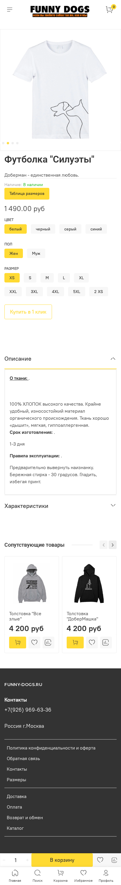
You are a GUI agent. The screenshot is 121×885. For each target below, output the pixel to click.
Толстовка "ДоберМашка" (82, 616)
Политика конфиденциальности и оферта (51, 748)
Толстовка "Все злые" (25, 616)
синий (96, 229)
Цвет (9, 220)
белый (15, 229)
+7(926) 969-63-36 (27, 710)
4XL (55, 291)
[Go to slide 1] (3, 143)
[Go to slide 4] (17, 143)
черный (43, 229)
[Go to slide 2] (8, 143)
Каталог (15, 828)
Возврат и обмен (25, 817)
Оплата (14, 807)
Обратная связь (23, 758)
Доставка (16, 796)
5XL (76, 291)
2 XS (98, 291)
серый (70, 229)
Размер (11, 268)
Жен (13, 253)
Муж (36, 253)
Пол (8, 244)
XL (81, 277)
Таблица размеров (26, 193)
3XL (34, 291)
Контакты (17, 769)
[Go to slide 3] (12, 143)
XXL (13, 291)
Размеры (16, 779)
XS (12, 277)
